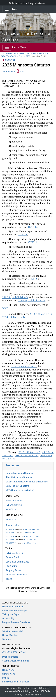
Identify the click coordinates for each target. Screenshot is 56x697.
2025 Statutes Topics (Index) (20, 490)
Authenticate (9, 71)
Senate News (8, 674)
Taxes (9, 579)
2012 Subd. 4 (11, 536)
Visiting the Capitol (11, 614)
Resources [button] (12, 465)
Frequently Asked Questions (16, 622)
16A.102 (32, 227)
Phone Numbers (10, 657)
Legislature (11, 566)
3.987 (5, 308)
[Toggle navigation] (6, 9)
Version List (11, 509)
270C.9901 (10, 60)
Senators (6, 639)
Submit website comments (15, 660)
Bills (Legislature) (14, 553)
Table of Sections (14, 500)
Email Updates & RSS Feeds (15, 681)
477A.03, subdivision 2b (31, 300)
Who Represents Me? (12, 631)
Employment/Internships (14, 610)
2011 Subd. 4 (11, 540)
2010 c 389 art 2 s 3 (28, 543)
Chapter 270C (24, 56)
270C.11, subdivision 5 (15, 297)
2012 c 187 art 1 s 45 (31, 536)
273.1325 (33, 278)
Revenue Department (16, 574)
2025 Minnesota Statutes (13, 53)
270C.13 (22, 234)
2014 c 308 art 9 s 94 (31, 529)
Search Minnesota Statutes (19, 473)
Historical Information (12, 606)
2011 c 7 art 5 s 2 (29, 540)
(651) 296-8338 (10, 652)
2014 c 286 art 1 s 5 (30, 533)
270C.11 (32, 242)
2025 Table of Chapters (17, 486)
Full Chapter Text (14, 505)
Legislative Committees (17, 561)
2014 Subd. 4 (11, 529)
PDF (21, 71)
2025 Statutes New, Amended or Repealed (27, 481)
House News (8, 670)
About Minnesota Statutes (19, 477)
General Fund (12, 557)
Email (23, 652)
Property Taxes (13, 570)
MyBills (5, 678)
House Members (10, 635)
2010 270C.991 (11, 543)
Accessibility (8, 618)
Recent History (12, 525)
